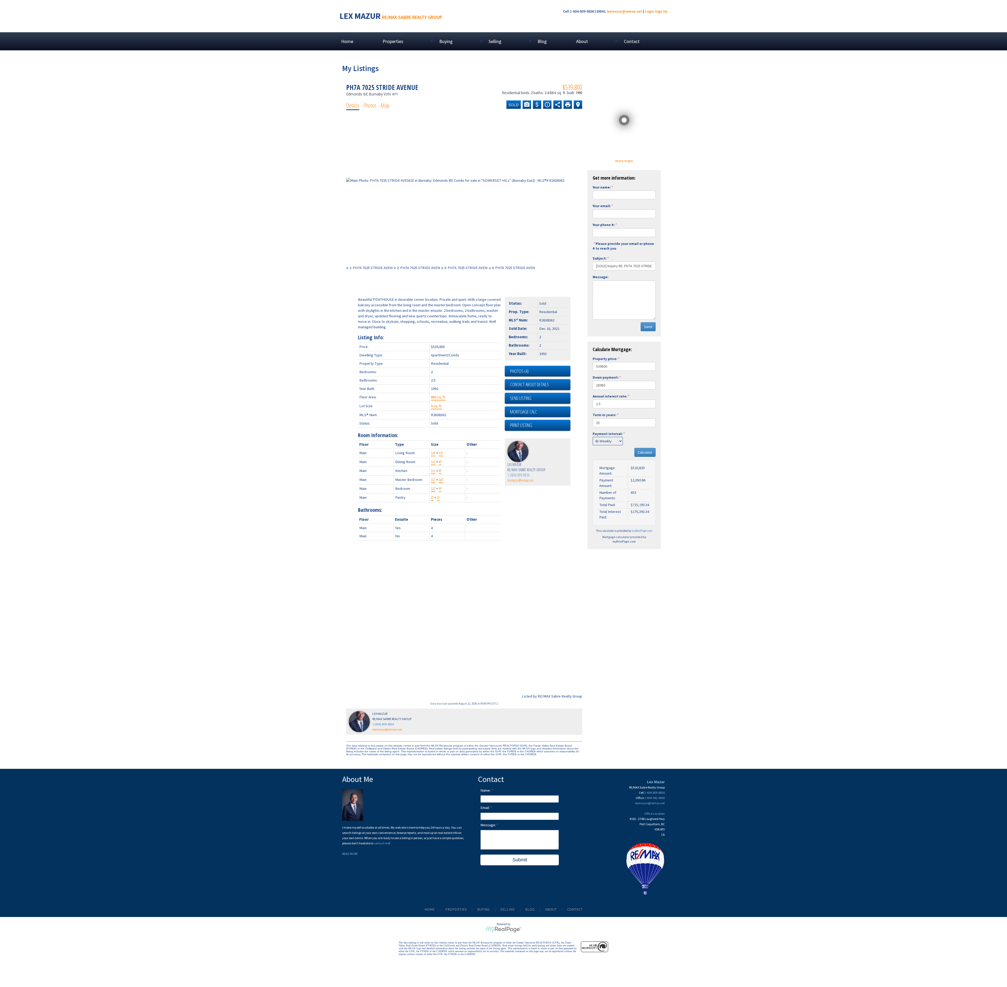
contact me (381, 843)
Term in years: (604, 415)
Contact (632, 41)
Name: (485, 790)
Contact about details (529, 384)
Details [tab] (352, 105)
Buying (483, 909)
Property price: (605, 359)
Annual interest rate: (610, 396)
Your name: (602, 187)
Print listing (521, 425)
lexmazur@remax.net (624, 11)
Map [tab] (385, 105)
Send (648, 326)
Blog (542, 41)
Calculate (645, 452)
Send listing (520, 398)
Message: (600, 277)
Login (649, 11)
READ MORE (350, 854)
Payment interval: (608, 434)
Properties (456, 909)
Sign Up (661, 11)
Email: (485, 807)
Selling (507, 909)
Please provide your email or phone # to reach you (623, 246)
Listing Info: (371, 337)
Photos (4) (519, 371)
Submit (519, 859)
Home (347, 41)
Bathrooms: (370, 509)
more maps (624, 160)
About (551, 909)
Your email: (602, 206)
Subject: (600, 258)
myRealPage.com (642, 531)
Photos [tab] (369, 105)
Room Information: (378, 435)
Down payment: (606, 377)
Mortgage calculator (540, 412)
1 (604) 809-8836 (518, 475)
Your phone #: (604, 225)
